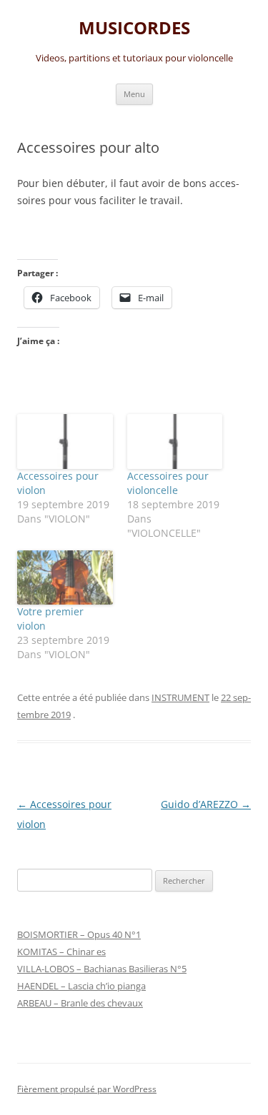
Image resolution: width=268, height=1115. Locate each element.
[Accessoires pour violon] (65, 441)
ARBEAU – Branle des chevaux (80, 1003)
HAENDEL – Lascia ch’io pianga (81, 985)
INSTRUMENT (180, 697)
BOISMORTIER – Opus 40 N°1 (79, 934)
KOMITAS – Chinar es (61, 951)
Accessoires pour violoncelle (168, 483)
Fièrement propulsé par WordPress (87, 1089)
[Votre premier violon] (65, 577)
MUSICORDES (134, 28)
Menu (134, 94)
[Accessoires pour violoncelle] (175, 441)
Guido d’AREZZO (206, 804)
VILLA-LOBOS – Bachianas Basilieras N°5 (102, 968)
